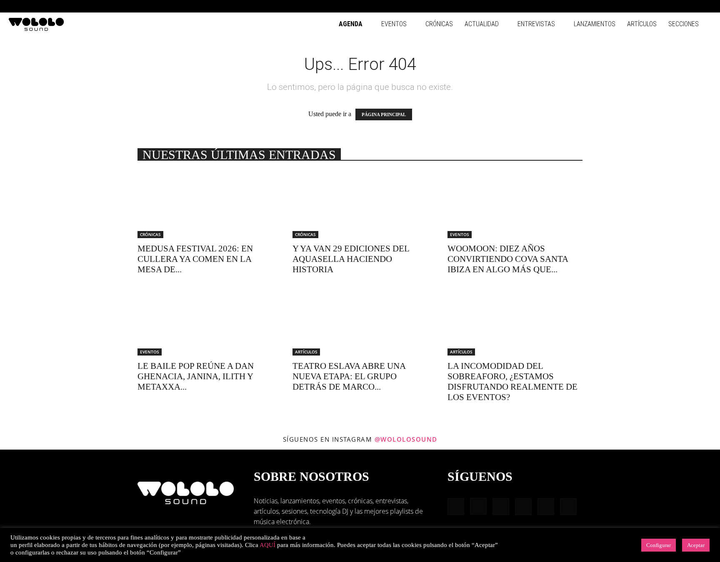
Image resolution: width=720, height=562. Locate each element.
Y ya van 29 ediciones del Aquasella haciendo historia (350, 259)
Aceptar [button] (696, 545)
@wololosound (406, 439)
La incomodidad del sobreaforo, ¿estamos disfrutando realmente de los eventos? (513, 381)
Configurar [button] (658, 545)
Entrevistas (536, 24)
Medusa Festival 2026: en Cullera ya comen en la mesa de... (195, 259)
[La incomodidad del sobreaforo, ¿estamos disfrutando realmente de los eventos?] (515, 322)
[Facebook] (636, 6)
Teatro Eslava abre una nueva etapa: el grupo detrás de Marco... (348, 376)
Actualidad (482, 24)
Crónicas (439, 24)
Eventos (394, 24)
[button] (624, 6)
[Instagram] (650, 6)
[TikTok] (691, 6)
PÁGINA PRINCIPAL (384, 114)
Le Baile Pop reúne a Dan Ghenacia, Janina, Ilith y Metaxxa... (196, 376)
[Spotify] (678, 6)
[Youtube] (705, 6)
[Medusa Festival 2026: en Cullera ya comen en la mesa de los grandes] (205, 205)
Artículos (642, 24)
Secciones (683, 24)
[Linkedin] (664, 6)
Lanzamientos (594, 24)
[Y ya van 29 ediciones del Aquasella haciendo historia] (360, 205)
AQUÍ (267, 545)
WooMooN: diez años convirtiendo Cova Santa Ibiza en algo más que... (508, 259)
